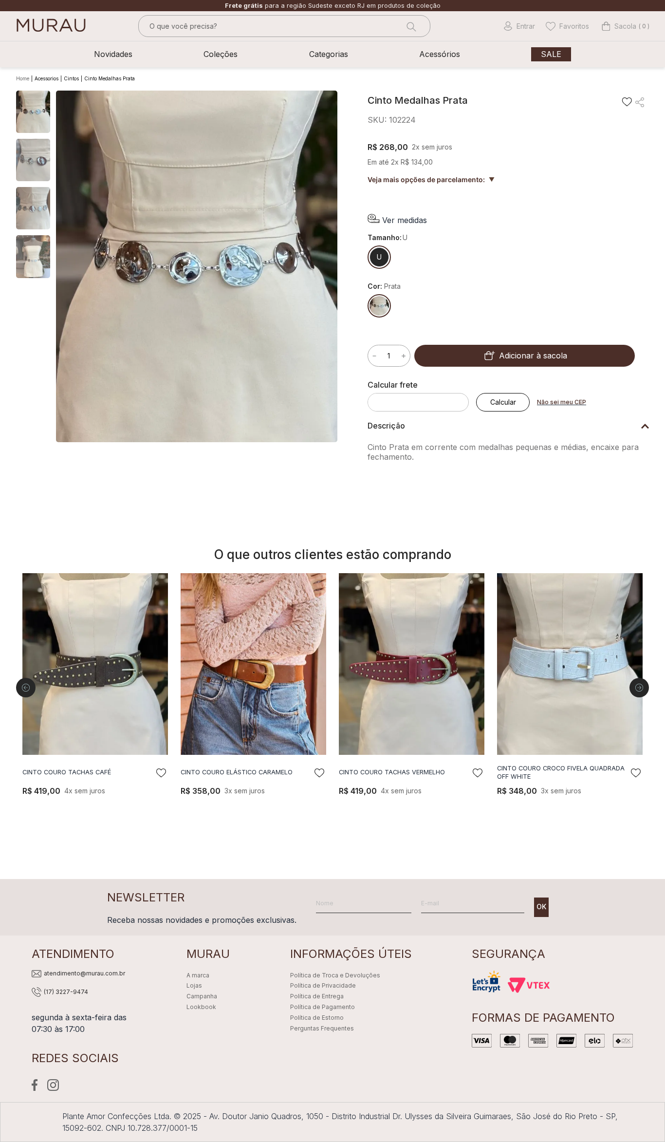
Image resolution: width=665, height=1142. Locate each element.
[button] (397, 220)
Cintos (71, 78)
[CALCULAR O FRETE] (503, 402)
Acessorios (46, 78)
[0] (619, 26)
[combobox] (284, 26)
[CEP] (422, 396)
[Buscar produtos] (410, 26)
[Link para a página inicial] (23, 79)
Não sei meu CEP (561, 402)
